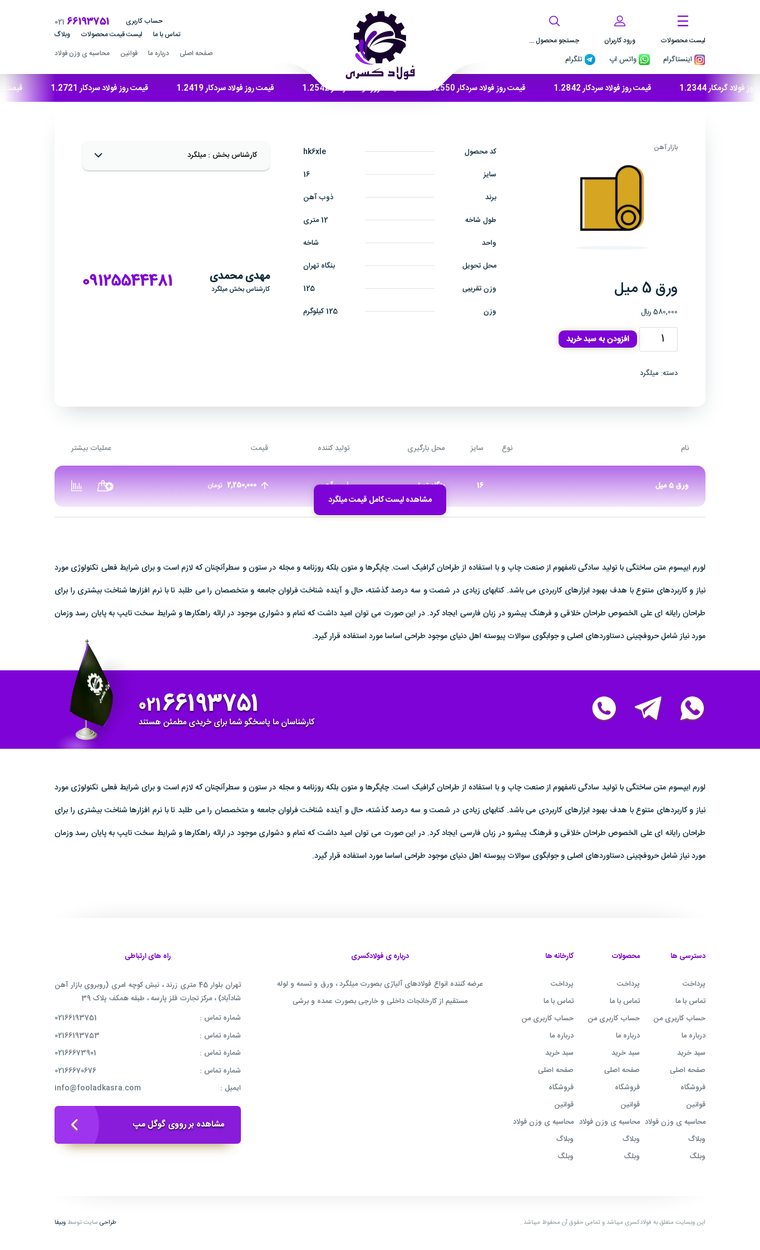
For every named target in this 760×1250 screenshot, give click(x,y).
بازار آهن (666, 147)
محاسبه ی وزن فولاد (82, 53)
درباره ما (158, 53)
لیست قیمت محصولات (111, 34)
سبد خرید (691, 1053)
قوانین (128, 53)
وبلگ (697, 1156)
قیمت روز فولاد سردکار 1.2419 (245, 88)
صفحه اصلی (196, 53)
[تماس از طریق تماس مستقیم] (598, 709)
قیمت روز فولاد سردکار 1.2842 (623, 88)
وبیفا (60, 1223)
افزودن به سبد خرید (597, 339)
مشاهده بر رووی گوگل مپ (178, 1125)
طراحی (108, 1223)
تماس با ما (166, 34)
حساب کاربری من (679, 1018)
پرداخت (694, 984)
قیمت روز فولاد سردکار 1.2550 (497, 88)
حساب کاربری (144, 21)
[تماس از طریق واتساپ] (685, 709)
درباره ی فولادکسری (380, 956)
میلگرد (649, 373)
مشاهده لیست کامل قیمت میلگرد (380, 500)
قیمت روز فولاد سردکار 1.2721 (120, 88)
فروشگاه (692, 1087)
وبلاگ (62, 34)
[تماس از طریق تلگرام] (641, 709)
